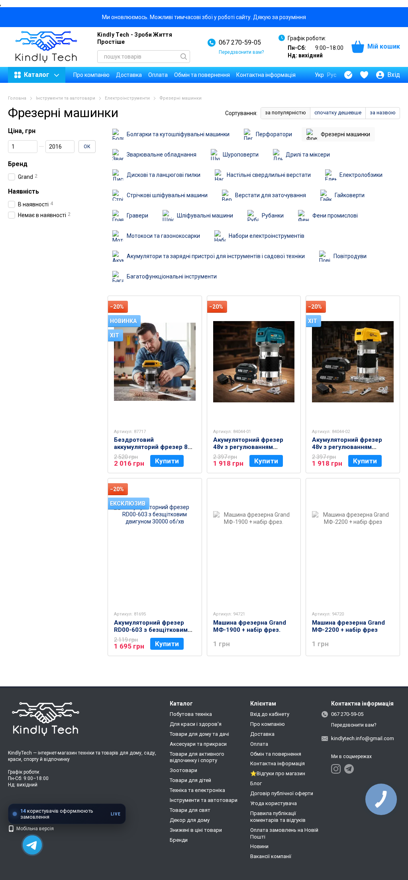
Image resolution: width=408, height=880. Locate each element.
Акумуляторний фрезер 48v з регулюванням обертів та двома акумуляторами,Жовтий (347, 450)
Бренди (179, 840)
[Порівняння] (348, 75)
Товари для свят (190, 810)
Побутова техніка (191, 714)
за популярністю (285, 113)
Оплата (158, 75)
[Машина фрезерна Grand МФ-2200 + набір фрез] (353, 544)
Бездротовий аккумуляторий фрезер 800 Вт (154, 447)
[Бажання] (364, 75)
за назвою (383, 113)
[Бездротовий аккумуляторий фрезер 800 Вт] (155, 361)
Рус (331, 75)
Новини (259, 846)
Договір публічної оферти (281, 793)
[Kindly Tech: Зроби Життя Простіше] (48, 719)
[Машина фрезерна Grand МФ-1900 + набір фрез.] (254, 544)
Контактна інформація (266, 75)
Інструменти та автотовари (203, 800)
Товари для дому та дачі (199, 734)
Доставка (129, 75)
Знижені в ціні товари (196, 830)
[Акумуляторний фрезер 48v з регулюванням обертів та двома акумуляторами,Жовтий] (353, 361)
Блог (256, 783)
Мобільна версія (34, 828)
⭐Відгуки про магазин (277, 773)
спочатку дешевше (337, 113)
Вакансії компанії (270, 856)
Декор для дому (190, 820)
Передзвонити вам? (241, 52)
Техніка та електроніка (197, 790)
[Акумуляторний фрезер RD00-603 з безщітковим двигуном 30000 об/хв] (155, 544)
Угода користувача (273, 803)
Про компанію (91, 75)
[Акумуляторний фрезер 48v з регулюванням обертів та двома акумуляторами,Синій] (254, 361)
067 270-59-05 (240, 42)
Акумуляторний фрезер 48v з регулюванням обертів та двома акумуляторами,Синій (248, 450)
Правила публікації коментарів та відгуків (278, 816)
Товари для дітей (190, 780)
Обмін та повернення (202, 75)
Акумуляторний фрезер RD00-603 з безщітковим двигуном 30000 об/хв (151, 630)
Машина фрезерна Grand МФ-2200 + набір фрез (348, 626)
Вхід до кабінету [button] (269, 714)
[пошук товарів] (183, 56)
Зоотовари (183, 770)
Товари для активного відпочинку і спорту (197, 757)
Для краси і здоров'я (196, 724)
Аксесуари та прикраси (198, 744)
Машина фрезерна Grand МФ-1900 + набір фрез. (249, 626)
